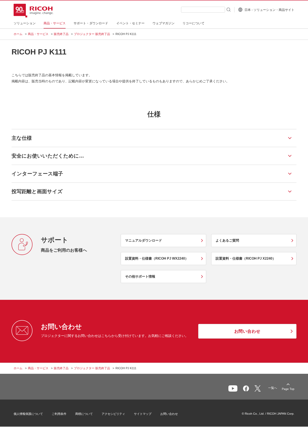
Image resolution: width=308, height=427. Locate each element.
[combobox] (203, 10)
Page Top (288, 389)
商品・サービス (38, 34)
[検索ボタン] (228, 9)
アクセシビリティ (113, 413)
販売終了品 (61, 34)
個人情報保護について (28, 413)
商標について (84, 413)
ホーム (18, 34)
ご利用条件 (59, 413)
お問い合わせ (169, 413)
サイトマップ (142, 413)
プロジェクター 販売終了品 (92, 34)
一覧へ (272, 387)
